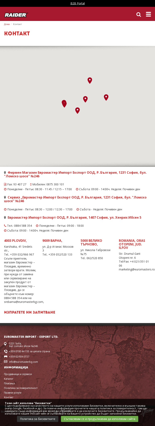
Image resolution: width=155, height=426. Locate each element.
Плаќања (9, 383)
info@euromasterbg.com (23, 362)
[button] (64, 104)
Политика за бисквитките (37, 419)
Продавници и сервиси (18, 374)
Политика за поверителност (21, 388)
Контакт (17, 24)
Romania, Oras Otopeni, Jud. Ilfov (132, 244)
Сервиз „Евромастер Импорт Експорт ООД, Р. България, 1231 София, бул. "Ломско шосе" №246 (75, 199)
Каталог (8, 378)
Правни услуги (12, 392)
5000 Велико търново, (91, 242)
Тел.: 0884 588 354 (19, 225)
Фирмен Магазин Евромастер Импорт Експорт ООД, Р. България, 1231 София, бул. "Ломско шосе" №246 (75, 174)
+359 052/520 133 (60, 254)
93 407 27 (19, 184)
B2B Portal (77, 3)
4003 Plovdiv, (15, 240)
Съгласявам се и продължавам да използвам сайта (99, 419)
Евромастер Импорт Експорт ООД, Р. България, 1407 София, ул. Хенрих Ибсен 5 (74, 217)
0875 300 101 (55, 184)
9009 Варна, (52, 240)
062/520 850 (95, 258)
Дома (7, 24)
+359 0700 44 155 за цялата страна (29, 351)
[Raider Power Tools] (16, 14)
